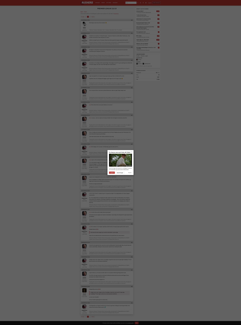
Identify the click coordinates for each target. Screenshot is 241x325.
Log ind (112, 172)
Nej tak (129, 172)
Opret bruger (120, 172)
